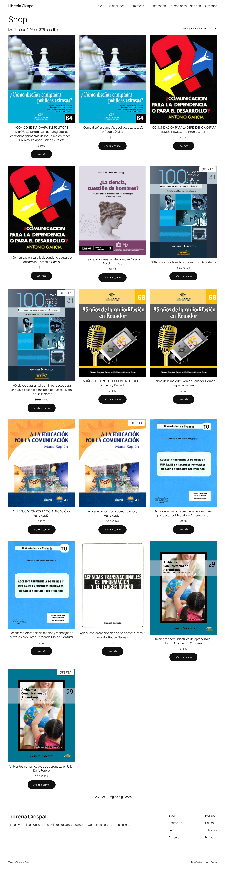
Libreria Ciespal (21, 5)
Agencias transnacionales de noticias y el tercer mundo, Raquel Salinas (112, 635)
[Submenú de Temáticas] (145, 6)
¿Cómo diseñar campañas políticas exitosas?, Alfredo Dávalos (112, 130)
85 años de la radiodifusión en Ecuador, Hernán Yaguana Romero (183, 383)
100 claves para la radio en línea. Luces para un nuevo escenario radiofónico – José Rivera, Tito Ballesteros (41, 389)
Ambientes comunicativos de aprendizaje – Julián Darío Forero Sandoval (183, 641)
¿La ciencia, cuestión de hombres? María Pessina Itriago (112, 261)
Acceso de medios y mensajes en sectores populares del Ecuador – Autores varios (183, 513)
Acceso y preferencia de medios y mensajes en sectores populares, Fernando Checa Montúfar (42, 635)
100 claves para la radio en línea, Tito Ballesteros (183, 262)
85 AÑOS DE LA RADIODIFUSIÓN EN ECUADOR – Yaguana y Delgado (112, 383)
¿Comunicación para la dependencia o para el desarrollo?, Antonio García (41, 259)
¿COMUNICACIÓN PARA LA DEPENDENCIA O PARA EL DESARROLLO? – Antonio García (183, 130)
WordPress (211, 862)
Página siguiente (120, 797)
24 (104, 797)
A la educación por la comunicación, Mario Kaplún (112, 513)
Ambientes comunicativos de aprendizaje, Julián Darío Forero (41, 768)
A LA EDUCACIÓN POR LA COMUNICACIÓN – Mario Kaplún (41, 513)
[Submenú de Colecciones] (126, 6)
